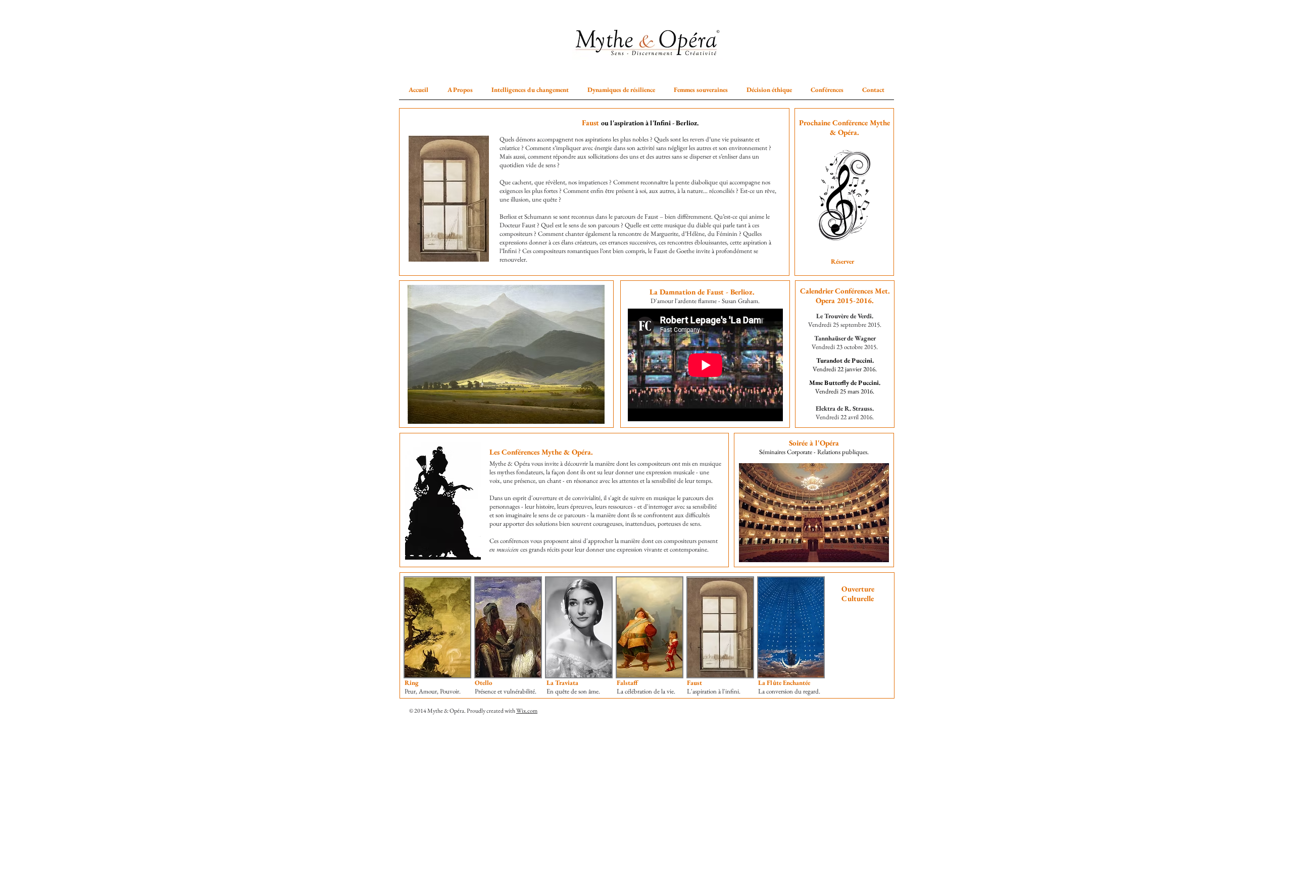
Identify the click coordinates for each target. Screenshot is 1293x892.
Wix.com (526, 711)
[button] (460, 90)
